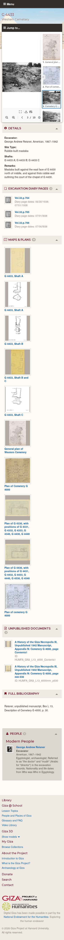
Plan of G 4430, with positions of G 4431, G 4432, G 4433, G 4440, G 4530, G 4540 (17, 573)
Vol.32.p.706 (22, 222)
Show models (9, 836)
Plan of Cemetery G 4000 (16, 487)
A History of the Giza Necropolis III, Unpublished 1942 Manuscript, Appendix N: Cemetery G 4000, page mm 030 (36, 672)
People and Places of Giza (16, 815)
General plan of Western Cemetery (15, 450)
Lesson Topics (10, 810)
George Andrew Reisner (30, 747)
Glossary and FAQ (12, 820)
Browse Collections (12, 847)
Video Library (9, 825)
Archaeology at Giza (13, 868)
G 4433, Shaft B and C (16, 379)
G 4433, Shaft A (13, 276)
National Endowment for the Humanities (26, 917)
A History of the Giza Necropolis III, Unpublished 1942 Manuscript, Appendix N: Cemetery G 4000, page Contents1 (36, 647)
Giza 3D (7, 831)
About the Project (15, 853)
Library (7, 800)
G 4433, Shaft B (13, 344)
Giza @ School (12, 805)
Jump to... (13, 27)
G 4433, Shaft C (13, 415)
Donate (7, 874)
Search (7, 879)
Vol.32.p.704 (22, 198)
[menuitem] (32, 836)
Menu (10, 4)
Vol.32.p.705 (22, 212)
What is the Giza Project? (16, 863)
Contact (8, 885)
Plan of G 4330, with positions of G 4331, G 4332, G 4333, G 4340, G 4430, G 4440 (17, 529)
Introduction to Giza (13, 858)
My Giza (7, 841)
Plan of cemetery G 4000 (15, 613)
